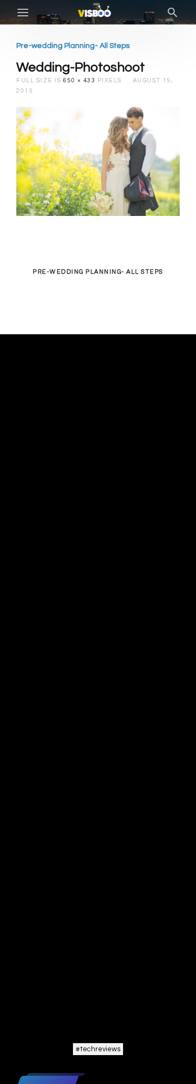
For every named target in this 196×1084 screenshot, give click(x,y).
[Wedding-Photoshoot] (98, 160)
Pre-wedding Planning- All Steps (73, 46)
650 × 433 (79, 80)
